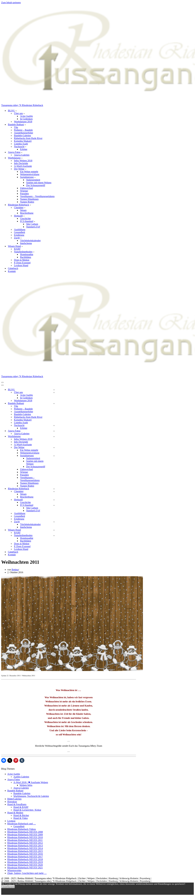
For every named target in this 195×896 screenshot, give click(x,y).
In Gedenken (26, 119)
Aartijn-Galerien (21, 776)
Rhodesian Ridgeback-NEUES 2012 (25, 843)
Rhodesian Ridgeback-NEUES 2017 (25, 856)
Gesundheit (19, 232)
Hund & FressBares (16, 804)
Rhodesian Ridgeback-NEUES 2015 (25, 851)
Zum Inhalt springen (11, 2)
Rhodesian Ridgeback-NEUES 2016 (25, 854)
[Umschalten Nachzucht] (54, 425)
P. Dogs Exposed (22, 262)
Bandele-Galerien (22, 135)
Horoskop (12, 801)
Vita (16, 127)
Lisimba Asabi (21, 143)
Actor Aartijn (26, 116)
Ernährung (19, 235)
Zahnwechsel (26, 188)
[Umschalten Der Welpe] (54, 447)
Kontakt (12, 271)
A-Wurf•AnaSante (23, 166)
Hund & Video (20, 818)
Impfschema (26, 243)
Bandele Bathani (15, 790)
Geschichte (25, 218)
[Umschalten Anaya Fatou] (54, 431)
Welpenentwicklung (29, 174)
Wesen (23, 210)
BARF (17, 249)
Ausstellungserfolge (23, 132)
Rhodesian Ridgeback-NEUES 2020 (25, 865)
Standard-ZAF (33, 226)
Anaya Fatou (13, 779)
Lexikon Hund (21, 265)
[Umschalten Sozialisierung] (54, 455)
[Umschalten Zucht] (54, 521)
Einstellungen (7, 886)
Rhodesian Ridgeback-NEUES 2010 (25, 837)
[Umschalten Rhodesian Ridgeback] (54, 488)
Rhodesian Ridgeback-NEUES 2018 (25, 859)
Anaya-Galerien (21, 155)
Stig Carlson (32, 224)
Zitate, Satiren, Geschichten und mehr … (27, 873)
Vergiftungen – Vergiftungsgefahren (37, 196)
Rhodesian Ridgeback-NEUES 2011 (25, 840)
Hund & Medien (15, 812)
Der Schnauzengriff (35, 185)
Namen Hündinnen (29, 199)
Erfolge (23, 149)
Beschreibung (26, 213)
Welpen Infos (26, 785)
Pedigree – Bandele (23, 130)
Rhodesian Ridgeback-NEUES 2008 (25, 832)
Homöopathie (26, 254)
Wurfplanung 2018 (23, 121)
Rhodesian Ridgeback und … (21, 823)
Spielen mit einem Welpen (38, 182)
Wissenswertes (14, 870)
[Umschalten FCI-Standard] (54, 505)
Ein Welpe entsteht (29, 171)
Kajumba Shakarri (23, 141)
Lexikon (11, 821)
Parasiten (24, 193)
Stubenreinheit (33, 180)
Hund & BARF (20, 807)
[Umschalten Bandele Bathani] (54, 403)
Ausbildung (19, 229)
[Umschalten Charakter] (54, 491)
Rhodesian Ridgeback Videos (21, 829)
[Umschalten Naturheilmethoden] (54, 535)
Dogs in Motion (21, 260)
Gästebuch (13, 268)
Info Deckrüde (21, 163)
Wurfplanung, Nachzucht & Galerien (31, 796)
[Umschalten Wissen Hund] (54, 530)
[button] (16, 110)
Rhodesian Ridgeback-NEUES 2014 (25, 848)
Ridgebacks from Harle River (28, 138)
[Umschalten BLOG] (54, 389)
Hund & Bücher (21, 815)
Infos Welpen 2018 (23, 160)
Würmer (24, 191)
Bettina (15, 569)
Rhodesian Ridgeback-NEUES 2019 (25, 862)
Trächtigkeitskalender (30, 240)
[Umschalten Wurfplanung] (54, 436)
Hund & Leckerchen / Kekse (27, 810)
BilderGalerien (14, 799)
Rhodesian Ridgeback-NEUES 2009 (25, 834)
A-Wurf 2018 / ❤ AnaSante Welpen (30, 782)
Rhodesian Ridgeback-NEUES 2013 (25, 845)
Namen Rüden (27, 202)
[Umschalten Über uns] (54, 392)
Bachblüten (25, 257)
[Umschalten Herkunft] (54, 499)
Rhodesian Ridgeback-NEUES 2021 (25, 867)
